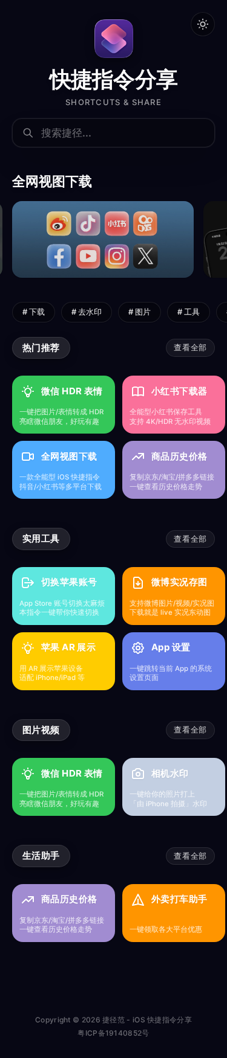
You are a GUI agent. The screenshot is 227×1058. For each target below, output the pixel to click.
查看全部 (190, 347)
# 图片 (139, 311)
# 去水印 (86, 311)
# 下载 (33, 311)
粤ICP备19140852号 (113, 1032)
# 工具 (188, 311)
